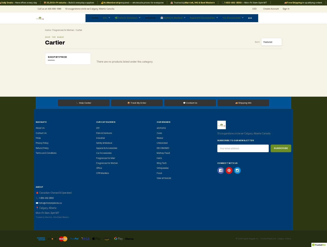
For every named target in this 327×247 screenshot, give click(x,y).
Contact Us (41, 133)
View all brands (164, 178)
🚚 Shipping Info (243, 103)
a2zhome (161, 128)
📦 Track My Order (136, 103)
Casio (159, 133)
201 (105, 18)
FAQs (38, 138)
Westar (160, 138)
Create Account (271, 9)
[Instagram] (237, 170)
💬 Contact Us (190, 103)
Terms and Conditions (46, 153)
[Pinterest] (229, 170)
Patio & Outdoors (128, 18)
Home (95, 18)
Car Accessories (232, 18)
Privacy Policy (42, 143)
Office (99, 168)
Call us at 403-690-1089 (49, 9)
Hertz (159, 158)
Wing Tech (162, 163)
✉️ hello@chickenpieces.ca (49, 203)
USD (254, 9)
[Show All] (250, 18)
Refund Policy (42, 148)
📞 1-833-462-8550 (45, 198)
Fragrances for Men (105, 158)
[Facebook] (220, 170)
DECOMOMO (163, 148)
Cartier (79, 30)
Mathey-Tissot (163, 153)
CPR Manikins (102, 173)
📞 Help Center (83, 103)
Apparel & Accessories (202, 18)
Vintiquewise (162, 168)
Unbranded (162, 143)
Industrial (150, 18)
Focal (159, 173)
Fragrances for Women (63, 30)
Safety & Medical (173, 18)
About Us (40, 128)
